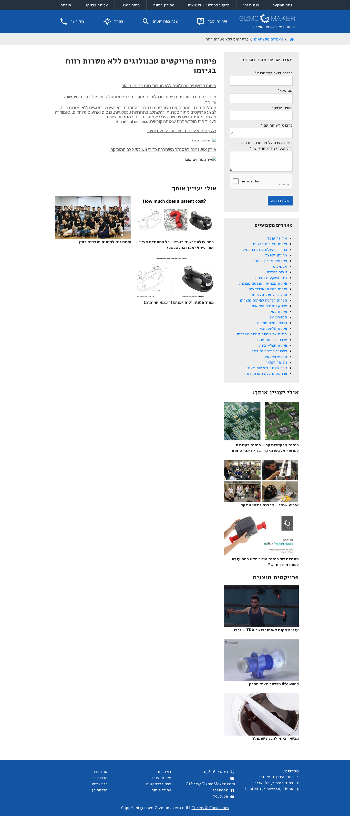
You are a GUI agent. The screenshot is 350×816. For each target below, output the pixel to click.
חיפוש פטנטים (275, 356)
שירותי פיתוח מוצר (271, 340)
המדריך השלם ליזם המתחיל (265, 249)
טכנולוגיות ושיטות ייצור (267, 368)
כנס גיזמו (251, 5)
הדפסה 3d (99, 790)
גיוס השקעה (282, 5)
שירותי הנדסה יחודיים (269, 351)
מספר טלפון (282, 108)
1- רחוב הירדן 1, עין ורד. (278, 777)
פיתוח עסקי (277, 311)
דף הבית (164, 771)
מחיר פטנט (130, 5)
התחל (118, 21)
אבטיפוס (280, 266)
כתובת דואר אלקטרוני (273, 73)
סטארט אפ (278, 317)
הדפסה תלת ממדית (272, 323)
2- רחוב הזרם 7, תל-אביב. (276, 783)
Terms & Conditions (210, 808)
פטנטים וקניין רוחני (270, 261)
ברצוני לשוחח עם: (276, 125)
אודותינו (100, 771)
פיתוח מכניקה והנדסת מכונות (263, 283)
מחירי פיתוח (161, 790)
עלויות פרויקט (96, 5)
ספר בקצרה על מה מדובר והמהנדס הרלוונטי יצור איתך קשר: (264, 145)
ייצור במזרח (277, 272)
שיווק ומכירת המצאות (269, 306)
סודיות (65, 5)
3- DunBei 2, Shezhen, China (272, 789)
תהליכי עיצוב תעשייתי (268, 294)
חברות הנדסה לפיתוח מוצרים (263, 300)
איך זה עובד (216, 21)
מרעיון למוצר (276, 255)
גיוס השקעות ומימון (271, 278)
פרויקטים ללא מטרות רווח (265, 373)
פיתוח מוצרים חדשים (270, 244)
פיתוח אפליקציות (273, 345)
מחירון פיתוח (163, 5)
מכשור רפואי (276, 362)
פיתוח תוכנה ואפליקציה (268, 289)
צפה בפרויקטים (164, 21)
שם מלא (285, 90)
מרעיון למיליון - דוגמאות (209, 5)
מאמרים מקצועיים (268, 39)
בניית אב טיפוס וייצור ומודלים (262, 334)
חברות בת (99, 778)
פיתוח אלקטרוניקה (271, 328)
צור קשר (77, 21)
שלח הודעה (280, 200)
